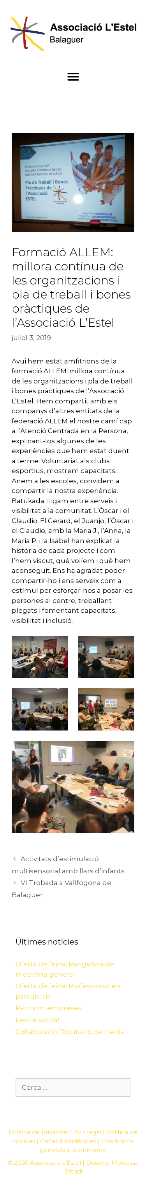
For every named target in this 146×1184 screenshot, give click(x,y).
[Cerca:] (73, 1087)
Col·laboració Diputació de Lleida (70, 1032)
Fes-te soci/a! (37, 1020)
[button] (73, 76)
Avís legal (87, 1132)
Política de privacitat (39, 1132)
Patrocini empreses (49, 1008)
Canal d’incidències (68, 1141)
